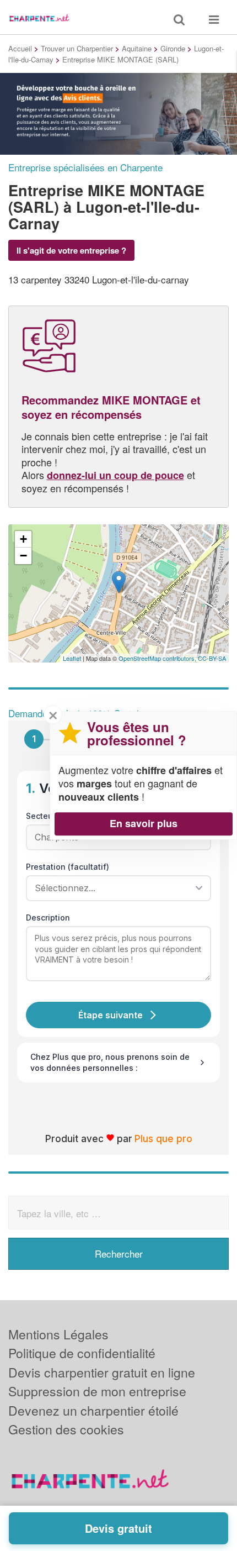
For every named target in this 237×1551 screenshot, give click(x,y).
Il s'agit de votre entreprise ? (71, 250)
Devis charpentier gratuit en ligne (101, 1372)
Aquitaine (137, 48)
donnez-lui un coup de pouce (115, 475)
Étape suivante (110, 1015)
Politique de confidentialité (81, 1353)
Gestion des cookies (66, 1429)
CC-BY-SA (212, 658)
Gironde (172, 48)
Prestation (67, 866)
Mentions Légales (58, 1334)
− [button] (23, 555)
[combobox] (115, 888)
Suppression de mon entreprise (97, 1391)
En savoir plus (143, 823)
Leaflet (72, 658)
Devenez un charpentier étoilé (93, 1410)
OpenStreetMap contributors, (158, 658)
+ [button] (23, 539)
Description (48, 917)
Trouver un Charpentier (77, 48)
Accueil (20, 48)
